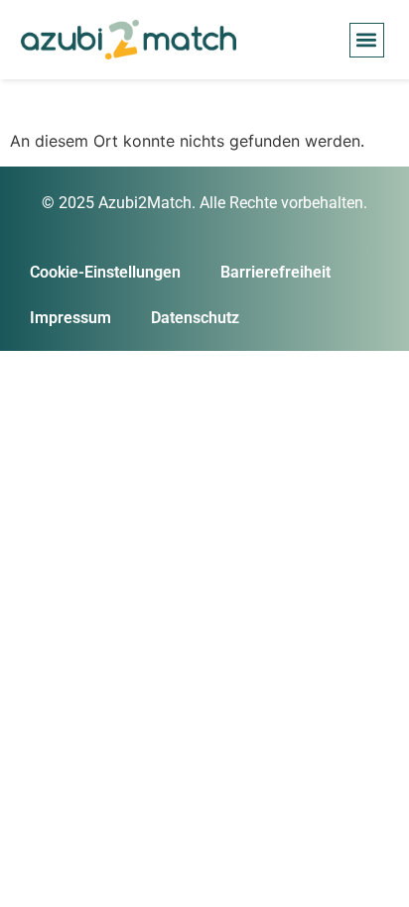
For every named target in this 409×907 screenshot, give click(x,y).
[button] (366, 40)
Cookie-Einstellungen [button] (105, 272)
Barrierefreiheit (275, 272)
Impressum (70, 317)
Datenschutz (195, 317)
